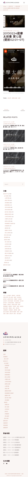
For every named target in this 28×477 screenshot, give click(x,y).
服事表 (10, 306)
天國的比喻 (7, 219)
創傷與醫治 (7, 205)
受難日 (15, 299)
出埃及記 (7, 244)
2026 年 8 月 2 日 (6, 122)
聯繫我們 (5, 427)
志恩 (13, 122)
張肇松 (4, 304)
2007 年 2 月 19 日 (7, 273)
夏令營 (4, 302)
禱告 (14, 308)
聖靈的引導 (7, 230)
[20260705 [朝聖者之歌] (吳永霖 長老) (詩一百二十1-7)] (14, 136)
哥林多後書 (7, 207)
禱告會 (17, 308)
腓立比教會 (7, 232)
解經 (18, 311)
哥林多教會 (7, 209)
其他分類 (17, 6)
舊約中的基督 (8, 253)
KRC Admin (16, 30)
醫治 (15, 313)
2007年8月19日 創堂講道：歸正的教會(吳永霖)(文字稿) (13, 275)
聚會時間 (5, 425)
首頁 (4, 354)
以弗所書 (7, 198)
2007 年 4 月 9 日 (6, 284)
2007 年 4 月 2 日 (6, 278)
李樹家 (14, 306)
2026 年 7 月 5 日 (6, 144)
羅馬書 (6, 228)
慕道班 (9, 304)
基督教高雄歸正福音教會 (7, 93)
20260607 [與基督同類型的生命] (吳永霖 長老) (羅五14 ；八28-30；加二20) (13, 172)
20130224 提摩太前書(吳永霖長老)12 (18, 93)
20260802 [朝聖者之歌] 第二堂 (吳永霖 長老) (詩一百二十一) (13, 126)
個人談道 (7, 242)
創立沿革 (6, 359)
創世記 (6, 246)
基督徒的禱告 (8, 214)
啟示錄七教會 (8, 212)
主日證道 (5, 123)
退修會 (5, 262)
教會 (19, 304)
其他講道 (7, 202)
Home (4, 6)
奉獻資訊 (5, 423)
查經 (18, 306)
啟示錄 (21, 301)
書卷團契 (6, 237)
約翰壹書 (7, 225)
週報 (7, 313)
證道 (19, 98)
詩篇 (21, 311)
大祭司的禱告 (8, 216)
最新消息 (5, 265)
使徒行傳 (7, 200)
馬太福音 (7, 260)
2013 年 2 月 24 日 (4, 21)
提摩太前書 (9, 30)
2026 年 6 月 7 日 (6, 166)
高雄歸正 (5, 356)
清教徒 (10, 308)
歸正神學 (5, 308)
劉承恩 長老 (10, 299)
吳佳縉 (19, 299)
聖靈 (19, 310)
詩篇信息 (7, 255)
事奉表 (13, 295)
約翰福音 (7, 251)
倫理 (15, 297)
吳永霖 (9, 98)
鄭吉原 (11, 313)
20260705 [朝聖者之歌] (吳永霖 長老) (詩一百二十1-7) (13, 148)
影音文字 (11, 6)
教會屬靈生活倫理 (9, 223)
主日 (4, 295)
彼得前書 (7, 248)
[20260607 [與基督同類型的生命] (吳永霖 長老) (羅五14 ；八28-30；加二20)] (14, 158)
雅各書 (6, 258)
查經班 (5, 239)
